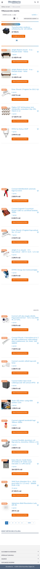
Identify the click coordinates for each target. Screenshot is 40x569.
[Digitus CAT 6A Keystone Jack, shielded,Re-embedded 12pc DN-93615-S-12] (6, 111)
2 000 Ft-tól (16, 448)
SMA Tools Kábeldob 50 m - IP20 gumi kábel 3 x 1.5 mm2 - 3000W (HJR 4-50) (24, 483)
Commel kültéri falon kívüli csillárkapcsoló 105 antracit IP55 (23, 382)
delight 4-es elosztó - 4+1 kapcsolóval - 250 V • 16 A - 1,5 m (24, 251)
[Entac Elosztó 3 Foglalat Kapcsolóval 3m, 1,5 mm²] (6, 234)
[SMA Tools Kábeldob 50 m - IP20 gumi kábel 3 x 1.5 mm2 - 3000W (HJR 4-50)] (6, 485)
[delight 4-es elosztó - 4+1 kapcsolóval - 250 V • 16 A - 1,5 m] (6, 254)
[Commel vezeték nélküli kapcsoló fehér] (6, 365)
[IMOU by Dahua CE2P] (6, 132)
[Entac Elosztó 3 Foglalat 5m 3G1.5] (6, 93)
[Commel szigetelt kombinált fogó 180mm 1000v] (6, 424)
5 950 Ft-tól (16, 325)
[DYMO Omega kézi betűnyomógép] (6, 273)
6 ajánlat (14, 272)
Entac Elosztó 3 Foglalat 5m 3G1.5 (24, 89)
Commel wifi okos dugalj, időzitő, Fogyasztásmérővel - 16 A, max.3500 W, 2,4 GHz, (25, 318)
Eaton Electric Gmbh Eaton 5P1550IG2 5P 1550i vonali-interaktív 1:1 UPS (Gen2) (22, 462)
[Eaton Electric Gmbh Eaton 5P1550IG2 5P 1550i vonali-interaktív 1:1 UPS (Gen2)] (6, 464)
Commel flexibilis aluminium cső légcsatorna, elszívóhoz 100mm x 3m (25, 441)
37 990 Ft (15, 32)
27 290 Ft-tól (16, 491)
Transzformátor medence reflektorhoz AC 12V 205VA (22, 28)
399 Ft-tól (15, 511)
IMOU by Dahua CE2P (20, 129)
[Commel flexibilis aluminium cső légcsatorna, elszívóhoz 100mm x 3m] (6, 444)
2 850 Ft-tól (16, 196)
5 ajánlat (14, 114)
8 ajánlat (14, 74)
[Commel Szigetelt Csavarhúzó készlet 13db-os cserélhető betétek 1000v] (6, 212)
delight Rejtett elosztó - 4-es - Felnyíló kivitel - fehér (22, 70)
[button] (37, 2)
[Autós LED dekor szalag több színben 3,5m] (6, 404)
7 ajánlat (14, 54)
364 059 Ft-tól (17, 469)
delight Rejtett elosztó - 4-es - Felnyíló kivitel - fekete (22, 51)
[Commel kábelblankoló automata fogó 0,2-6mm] (6, 192)
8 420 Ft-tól (16, 218)
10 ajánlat (14, 488)
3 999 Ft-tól (16, 135)
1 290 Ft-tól (16, 408)
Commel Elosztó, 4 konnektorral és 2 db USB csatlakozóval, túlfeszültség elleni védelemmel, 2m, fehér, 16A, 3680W (25, 340)
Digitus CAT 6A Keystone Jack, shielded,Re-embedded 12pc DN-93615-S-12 (24, 109)
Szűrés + (35, 15)
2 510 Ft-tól (16, 238)
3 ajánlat (14, 466)
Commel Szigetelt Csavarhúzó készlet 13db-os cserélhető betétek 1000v (25, 210)
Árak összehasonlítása (20, 61)
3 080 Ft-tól (16, 428)
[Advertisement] (20, 165)
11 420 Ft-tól (16, 57)
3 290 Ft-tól (16, 258)
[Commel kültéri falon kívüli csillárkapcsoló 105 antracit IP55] (6, 384)
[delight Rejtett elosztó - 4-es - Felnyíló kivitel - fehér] (6, 73)
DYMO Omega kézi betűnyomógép (24, 270)
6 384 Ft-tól (16, 369)
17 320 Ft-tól (16, 117)
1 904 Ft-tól (16, 388)
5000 (29, 523)
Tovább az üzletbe (18, 36)
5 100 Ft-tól (16, 276)
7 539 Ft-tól (16, 349)
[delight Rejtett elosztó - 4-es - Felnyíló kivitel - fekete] (6, 53)
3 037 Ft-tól (16, 95)
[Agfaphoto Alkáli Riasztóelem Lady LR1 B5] (6, 507)
